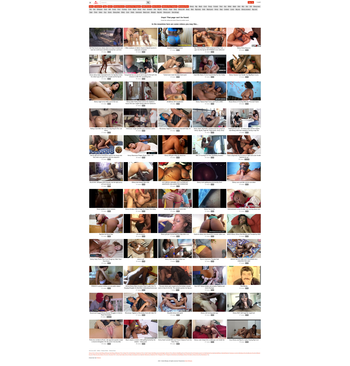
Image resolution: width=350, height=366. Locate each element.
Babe (234, 6)
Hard (105, 9)
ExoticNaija (132, 353)
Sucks (109, 12)
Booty (139, 9)
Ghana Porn (92, 353)
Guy (105, 12)
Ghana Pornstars (188, 354)
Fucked (216, 6)
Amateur (149, 9)
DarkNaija (180, 354)
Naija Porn (126, 353)
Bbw (192, 9)
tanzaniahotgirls (161, 353)
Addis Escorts (146, 6)
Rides (123, 12)
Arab (203, 9)
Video (100, 12)
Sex (247, 6)
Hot (94, 9)
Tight (91, 12)
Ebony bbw (116, 12)
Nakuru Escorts (104, 354)
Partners (99, 358)
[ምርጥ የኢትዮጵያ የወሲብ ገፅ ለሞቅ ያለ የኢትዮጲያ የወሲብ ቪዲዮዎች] (96, 2)
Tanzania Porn (112, 354)
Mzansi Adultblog (177, 353)
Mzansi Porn (169, 353)
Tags (104, 6)
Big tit (134, 9)
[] (148, 2)
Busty (187, 9)
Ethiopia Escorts (119, 6)
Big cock (254, 9)
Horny (216, 9)
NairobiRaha (217, 353)
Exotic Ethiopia (188, 361)
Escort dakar (129, 354)
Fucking (124, 9)
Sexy (175, 9)
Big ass (238, 9)
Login (259, 2)
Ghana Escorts (196, 354)
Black (200, 6)
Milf (110, 9)
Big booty (198, 9)
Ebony (192, 6)
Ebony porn (167, 12)
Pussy (210, 6)
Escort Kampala (195, 353)
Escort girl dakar (121, 354)
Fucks (114, 9)
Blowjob (153, 12)
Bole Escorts (157, 6)
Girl (251, 6)
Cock (205, 6)
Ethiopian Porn (119, 353)
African (165, 9)
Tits (91, 9)
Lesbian (226, 9)
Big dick (159, 12)
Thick (95, 12)
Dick (239, 6)
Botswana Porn (183, 6)
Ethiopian (99, 9)
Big (196, 6)
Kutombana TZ (204, 354)
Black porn (210, 9)
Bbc (243, 6)
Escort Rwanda (186, 353)
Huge (170, 9)
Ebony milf (181, 9)
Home (91, 6)
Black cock (146, 12)
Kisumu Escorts (252, 353)
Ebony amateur (246, 9)
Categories (98, 6)
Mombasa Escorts (243, 353)
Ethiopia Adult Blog (110, 353)
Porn (119, 9)
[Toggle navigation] (91, 2)
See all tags (175, 12)
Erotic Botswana (146, 354)
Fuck (129, 9)
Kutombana (174, 354)
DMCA (98, 350)
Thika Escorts (96, 354)
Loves (232, 9)
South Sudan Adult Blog (150, 353)
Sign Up (250, 2)
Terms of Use (112, 350)
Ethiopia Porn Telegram (133, 6)
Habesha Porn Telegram (169, 6)
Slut (155, 9)
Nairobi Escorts (210, 353)
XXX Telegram (167, 354)
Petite (132, 12)
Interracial (139, 12)
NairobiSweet (225, 353)
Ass (225, 6)
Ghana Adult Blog (100, 353)
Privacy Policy (104, 350)
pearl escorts (202, 353)
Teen (221, 6)
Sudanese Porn (140, 353)
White (229, 6)
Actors (110, 6)
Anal (144, 9)
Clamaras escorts (233, 353)
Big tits (160, 9)
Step (221, 9)
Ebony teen (256, 6)
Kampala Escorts (137, 354)
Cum (127, 12)
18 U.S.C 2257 (92, 350)
